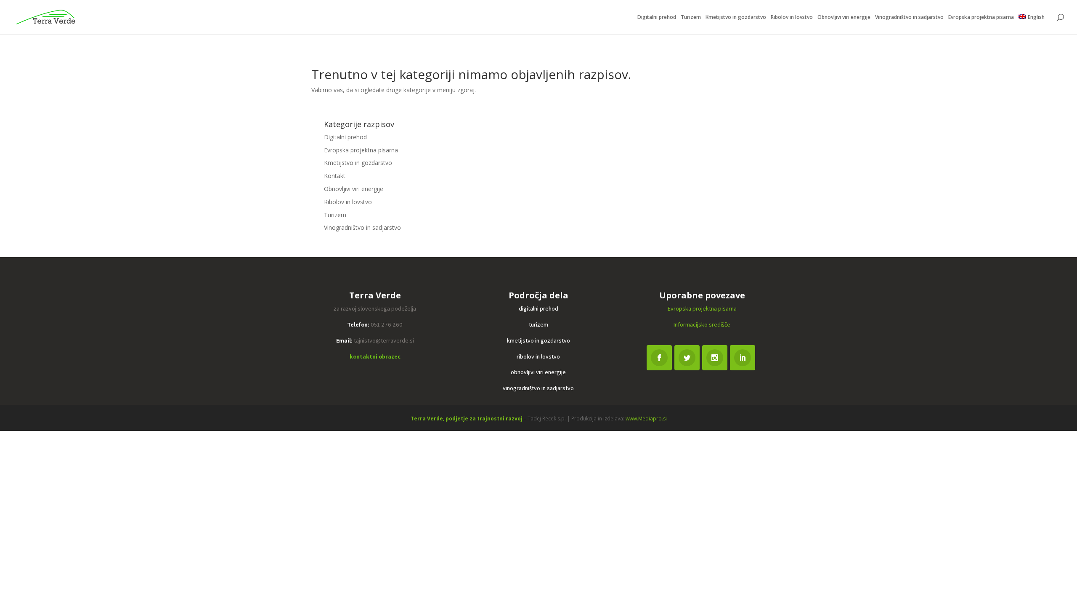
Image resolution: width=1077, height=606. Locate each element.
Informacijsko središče (702, 324)
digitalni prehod (538, 308)
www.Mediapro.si (646, 418)
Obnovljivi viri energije (843, 17)
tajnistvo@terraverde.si (384, 340)
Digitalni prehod (656, 17)
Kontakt (334, 176)
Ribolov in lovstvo (792, 17)
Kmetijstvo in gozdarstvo (736, 17)
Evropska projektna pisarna (981, 17)
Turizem (691, 17)
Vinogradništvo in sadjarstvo (909, 17)
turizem (538, 324)
